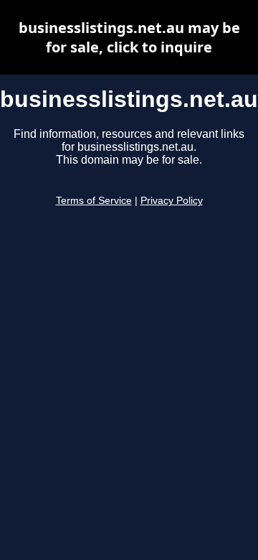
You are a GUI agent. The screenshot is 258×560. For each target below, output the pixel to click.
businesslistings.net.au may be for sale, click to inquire (129, 37)
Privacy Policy (171, 200)
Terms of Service (94, 200)
